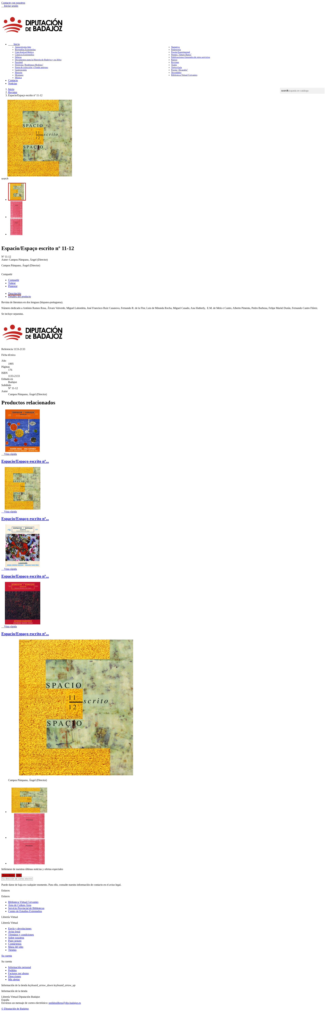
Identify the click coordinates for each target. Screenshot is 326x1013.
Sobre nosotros (16, 937)
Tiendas (12, 949)
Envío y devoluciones (19, 928)
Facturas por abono (18, 973)
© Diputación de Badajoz (15, 1008)
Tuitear (12, 283)
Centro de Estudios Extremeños (25, 911)
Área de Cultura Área (19, 905)
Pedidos (12, 970)
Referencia (7, 349)
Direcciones (14, 976)
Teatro (174, 65)
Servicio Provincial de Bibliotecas (26, 908)
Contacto (13, 80)
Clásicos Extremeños (24, 54)
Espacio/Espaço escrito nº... (25, 461)
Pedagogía (176, 49)
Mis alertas (14, 979)
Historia (18, 72)
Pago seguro (14, 940)
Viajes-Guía (176, 67)
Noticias (12, 83)
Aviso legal (14, 931)
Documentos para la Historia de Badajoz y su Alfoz (38, 60)
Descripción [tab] (14, 293)
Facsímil (19, 62)
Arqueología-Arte (23, 47)
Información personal (19, 967)
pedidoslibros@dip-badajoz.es (65, 1002)
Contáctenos (14, 943)
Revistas (175, 62)
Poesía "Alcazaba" (179, 70)
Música (18, 77)
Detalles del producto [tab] (19, 296)
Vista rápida (9, 454)
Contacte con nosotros (13, 2)
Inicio (14, 44)
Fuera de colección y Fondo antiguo (31, 67)
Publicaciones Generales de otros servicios (190, 57)
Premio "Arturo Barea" (181, 54)
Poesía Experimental (180, 52)
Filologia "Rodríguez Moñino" (29, 65)
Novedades (176, 72)
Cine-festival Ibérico (24, 52)
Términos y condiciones (21, 934)
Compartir (13, 280)
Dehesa (18, 57)
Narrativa (175, 47)
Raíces (174, 60)
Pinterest (12, 286)
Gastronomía (21, 70)
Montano (19, 75)
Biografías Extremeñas (25, 49)
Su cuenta (6, 955)
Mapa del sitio (15, 946)
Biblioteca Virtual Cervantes (184, 75)
